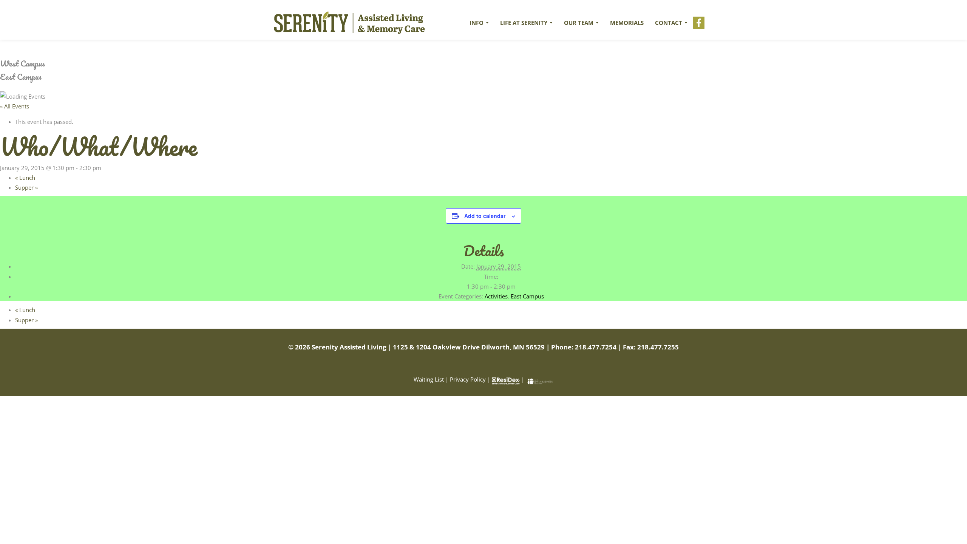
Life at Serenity (524, 22)
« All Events (14, 106)
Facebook (698, 23)
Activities (496, 296)
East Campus (527, 296)
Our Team (579, 22)
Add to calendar (484, 215)
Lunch (25, 177)
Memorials (627, 22)
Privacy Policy (468, 379)
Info (477, 22)
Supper (26, 187)
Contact (669, 22)
